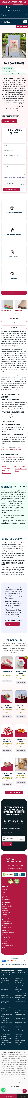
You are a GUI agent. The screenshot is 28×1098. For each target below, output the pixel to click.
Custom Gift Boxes (20, 1005)
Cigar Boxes (16, 1072)
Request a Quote (9, 121)
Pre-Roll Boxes (8, 1072)
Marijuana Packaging (6, 1038)
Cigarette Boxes (19, 987)
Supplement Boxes (14, 1084)
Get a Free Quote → (18, 4)
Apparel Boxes (22, 1082)
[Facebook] (5, 821)
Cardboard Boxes (5, 985)
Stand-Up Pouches (13, 1082)
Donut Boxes (15, 1064)
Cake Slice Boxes (20, 466)
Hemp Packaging (5, 1034)
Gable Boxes (23, 1060)
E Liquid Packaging (19, 1030)
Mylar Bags (17, 1038)
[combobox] (14, 15)
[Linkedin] (9, 821)
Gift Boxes (23, 1076)
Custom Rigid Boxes (20, 1018)
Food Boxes (17, 1074)
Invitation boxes (19, 1034)
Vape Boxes (23, 1084)
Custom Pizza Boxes (6, 1011)
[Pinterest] (22, 821)
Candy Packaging (5, 983)
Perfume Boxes (5, 1040)
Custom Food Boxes (13, 457)
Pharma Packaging (20, 1040)
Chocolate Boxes (5, 987)
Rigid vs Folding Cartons (15, 1089)
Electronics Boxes (9, 1068)
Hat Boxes (19, 1062)
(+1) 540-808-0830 (15, 11)
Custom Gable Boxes (6, 1005)
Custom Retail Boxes (20, 1014)
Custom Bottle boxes (20, 995)
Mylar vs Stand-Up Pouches (17, 1091)
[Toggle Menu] (25, 21)
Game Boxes (18, 1032)
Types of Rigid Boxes (11, 1070)
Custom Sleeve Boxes (6, 1022)
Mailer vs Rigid (5, 1089)
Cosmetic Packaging (20, 993)
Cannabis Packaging (20, 983)
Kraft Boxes (4, 1036)
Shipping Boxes (19, 1042)
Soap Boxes (4, 1045)
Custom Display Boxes (7, 997)
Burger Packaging (5, 980)
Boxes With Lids (19, 978)
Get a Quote (7, 681)
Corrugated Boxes (6, 993)
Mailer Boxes (18, 1036)
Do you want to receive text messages (14, 177)
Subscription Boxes (20, 1045)
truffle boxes (4, 449)
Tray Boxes (4, 1047)
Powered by (5, 1093)
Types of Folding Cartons (13, 1060)
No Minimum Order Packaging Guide (10, 1054)
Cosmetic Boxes (13, 1078)
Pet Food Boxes (6, 473)
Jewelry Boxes (5, 1084)
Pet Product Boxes (18, 1068)
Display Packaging (6, 1030)
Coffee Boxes (4, 989)
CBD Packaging (19, 985)
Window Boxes (5, 1062)
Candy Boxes (8, 1080)
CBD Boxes (19, 1078)
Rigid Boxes (23, 1074)
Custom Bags (4, 995)
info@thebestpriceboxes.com (14, 7)
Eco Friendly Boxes (6, 1032)
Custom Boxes (22, 1072)
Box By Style (4, 978)
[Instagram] (18, 821)
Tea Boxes (19, 1070)
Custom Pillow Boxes (20, 1007)
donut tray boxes (16, 449)
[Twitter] (14, 821)
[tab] (14, 293)
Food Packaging (22, 1056)
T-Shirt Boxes (13, 1062)
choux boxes (20, 447)
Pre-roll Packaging (6, 1042)
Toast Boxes (18, 464)
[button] (24, 35)
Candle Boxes (18, 980)
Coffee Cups (8, 1064)
